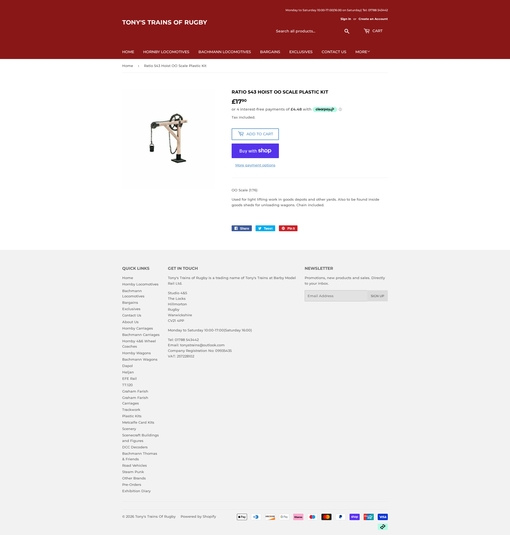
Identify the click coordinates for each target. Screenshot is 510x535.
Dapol (127, 366)
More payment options (255, 165)
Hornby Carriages (137, 328)
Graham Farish (135, 391)
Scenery (129, 429)
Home (128, 51)
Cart (376, 30)
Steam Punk (133, 472)
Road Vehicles (134, 465)
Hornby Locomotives (166, 51)
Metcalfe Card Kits (138, 422)
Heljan (128, 372)
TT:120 (127, 385)
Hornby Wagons (136, 353)
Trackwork (131, 409)
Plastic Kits (132, 416)
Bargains (270, 51)
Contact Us (334, 51)
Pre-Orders (131, 484)
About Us (130, 322)
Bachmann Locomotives (224, 51)
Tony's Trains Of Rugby (164, 22)
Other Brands (134, 478)
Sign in (346, 19)
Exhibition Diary (136, 491)
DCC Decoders (135, 447)
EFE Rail (129, 378)
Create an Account (373, 19)
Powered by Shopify (198, 516)
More (361, 51)
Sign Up (377, 296)
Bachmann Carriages (141, 334)
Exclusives (301, 51)
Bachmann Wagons (140, 359)
